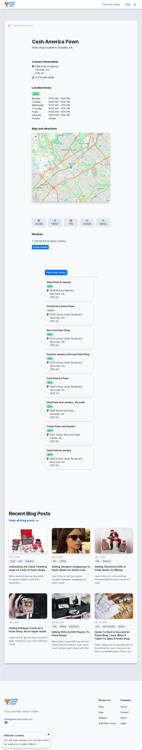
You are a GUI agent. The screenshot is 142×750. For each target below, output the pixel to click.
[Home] (9, 25)
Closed (50, 310)
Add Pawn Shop (107, 723)
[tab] (56, 272)
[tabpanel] (71, 374)
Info (20, 561)
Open (36, 94)
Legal (123, 723)
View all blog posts (22, 520)
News (123, 717)
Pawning (29, 561)
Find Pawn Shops (111, 4)
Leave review (40, 247)
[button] (71, 167)
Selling (63, 561)
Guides (121, 626)
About (123, 706)
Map (101, 712)
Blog (127, 4)
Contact (124, 712)
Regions (103, 717)
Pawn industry (109, 626)
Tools (12, 561)
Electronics (74, 626)
